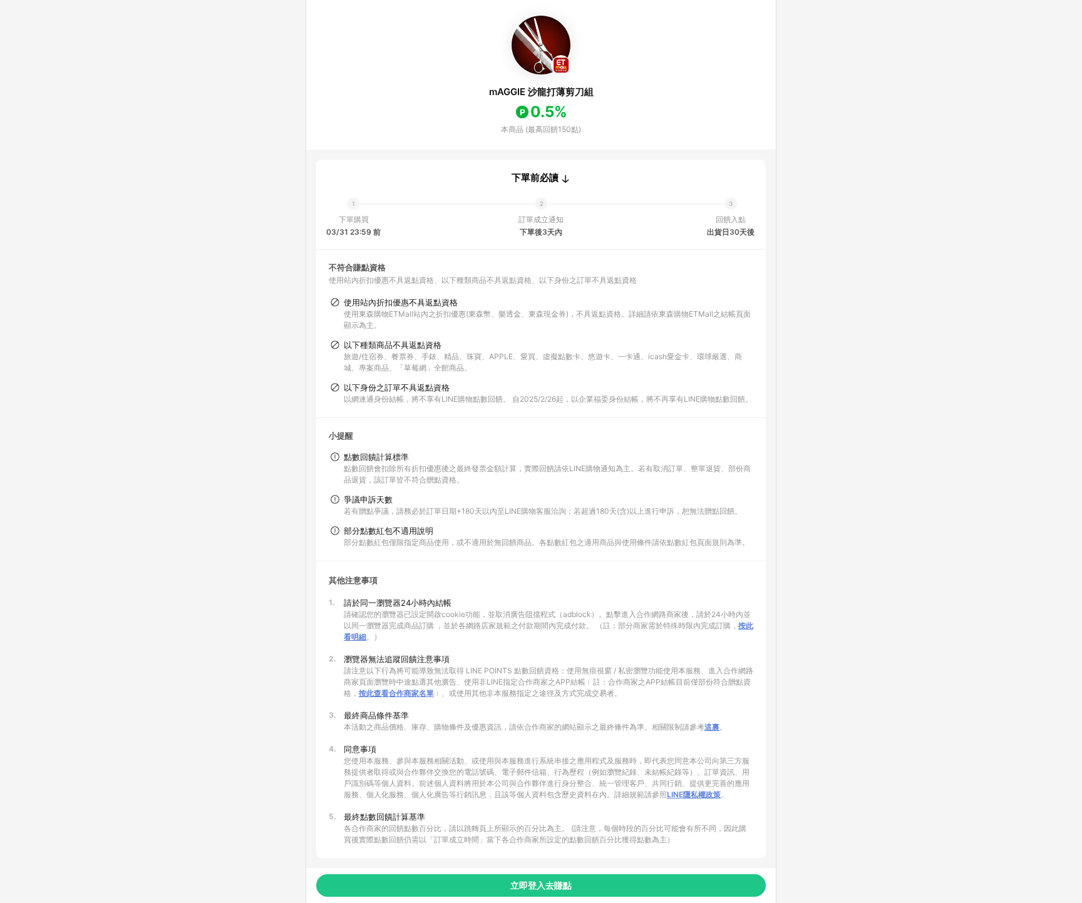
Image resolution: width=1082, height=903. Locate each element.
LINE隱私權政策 (694, 794)
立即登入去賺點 (541, 885)
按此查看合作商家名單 (396, 693)
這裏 (711, 727)
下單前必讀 (535, 177)
